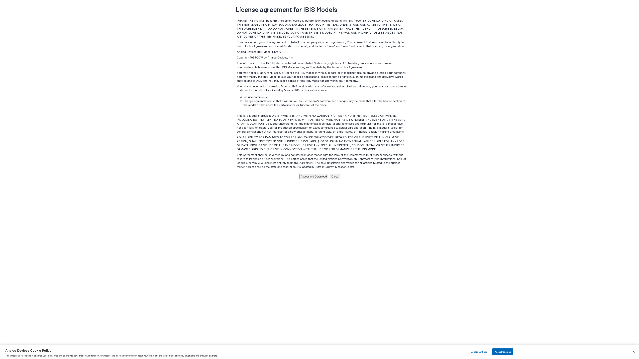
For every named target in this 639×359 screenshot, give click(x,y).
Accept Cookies (503, 351)
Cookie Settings (479, 351)
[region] (319, 352)
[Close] (633, 351)
